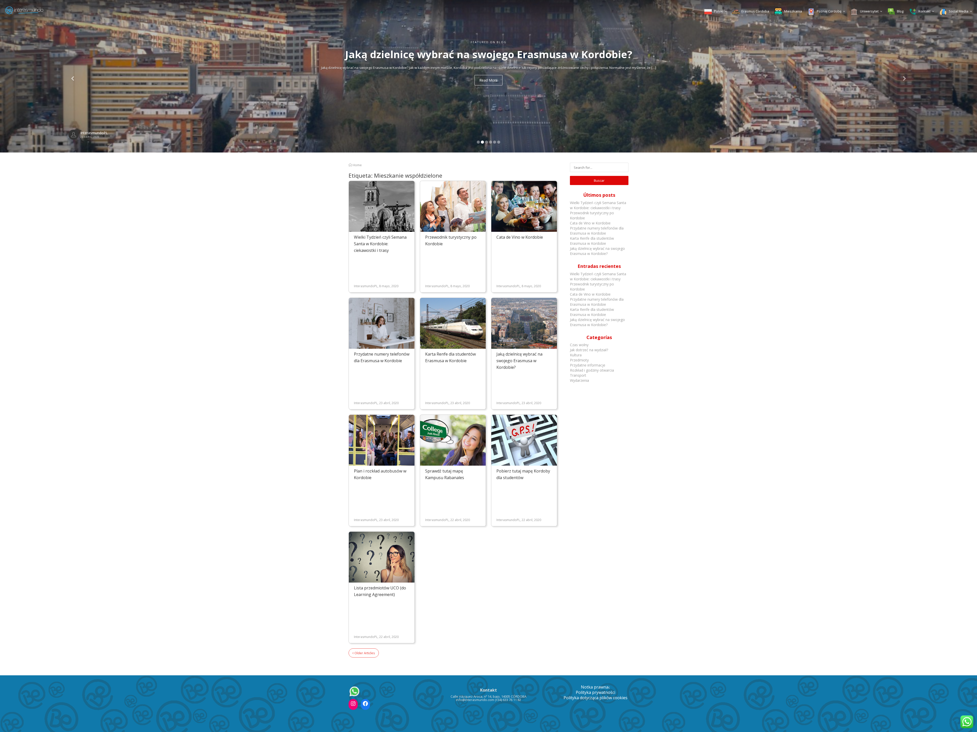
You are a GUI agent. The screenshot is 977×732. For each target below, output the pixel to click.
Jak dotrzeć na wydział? (589, 349)
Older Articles (364, 653)
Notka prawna (594, 687)
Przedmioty (579, 360)
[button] (73, 76)
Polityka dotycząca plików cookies (595, 697)
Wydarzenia (579, 380)
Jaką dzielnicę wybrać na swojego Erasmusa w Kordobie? (519, 360)
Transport (578, 375)
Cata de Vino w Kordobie (519, 237)
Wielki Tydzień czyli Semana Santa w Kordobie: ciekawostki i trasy (380, 243)
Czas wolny (579, 344)
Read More (488, 80)
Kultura (576, 355)
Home (357, 165)
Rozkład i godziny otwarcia (592, 370)
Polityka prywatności (595, 692)
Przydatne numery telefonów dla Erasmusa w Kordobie (597, 231)
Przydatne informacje (587, 365)
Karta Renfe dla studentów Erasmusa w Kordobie (592, 241)
